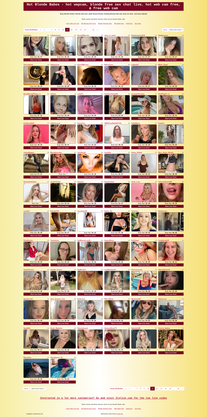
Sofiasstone (54, 64)
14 (80, 30)
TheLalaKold (28, 64)
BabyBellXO (54, 211)
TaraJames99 (82, 211)
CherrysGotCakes (30, 182)
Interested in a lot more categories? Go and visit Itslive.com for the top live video (103, 398)
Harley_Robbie (136, 152)
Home (165, 30)
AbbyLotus (162, 299)
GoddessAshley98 (111, 94)
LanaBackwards (110, 269)
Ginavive (80, 182)
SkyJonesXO (136, 299)
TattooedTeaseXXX (165, 182)
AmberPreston (29, 269)
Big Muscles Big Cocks (88, 23)
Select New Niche (175, 30)
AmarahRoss (109, 240)
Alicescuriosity (136, 269)
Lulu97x (80, 94)
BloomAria (27, 357)
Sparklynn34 (28, 299)
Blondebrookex (56, 152)
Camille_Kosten (56, 269)
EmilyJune (81, 299)
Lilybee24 (134, 64)
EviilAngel (135, 240)
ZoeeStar (107, 152)
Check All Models (31, 30)
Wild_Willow (108, 299)
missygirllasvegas (138, 94)
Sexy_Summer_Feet (57, 299)
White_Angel (163, 64)
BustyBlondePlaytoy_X (32, 94)
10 (63, 30)
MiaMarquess (163, 35)
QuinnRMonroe (83, 64)
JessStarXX (81, 152)
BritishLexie (162, 211)
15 (85, 30)
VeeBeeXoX (81, 269)
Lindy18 (26, 211)
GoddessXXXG (29, 123)
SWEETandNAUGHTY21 (113, 123)
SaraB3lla (27, 328)
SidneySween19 (164, 269)
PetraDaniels (28, 240)
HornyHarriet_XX (56, 357)
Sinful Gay (129, 23)
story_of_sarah (109, 35)
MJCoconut (108, 64)
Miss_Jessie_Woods (165, 152)
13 (76, 30)
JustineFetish (55, 182)
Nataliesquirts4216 (138, 35)
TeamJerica (54, 240)
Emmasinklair (109, 182)
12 (72, 30)
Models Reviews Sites (105, 23)
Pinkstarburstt (82, 328)
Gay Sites (138, 23)
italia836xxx (135, 123)
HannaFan (81, 123)
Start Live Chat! (36, 60)
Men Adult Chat (119, 23)
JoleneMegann (29, 152)
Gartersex (134, 211)
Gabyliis (161, 123)
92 (93, 30)
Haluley (53, 94)
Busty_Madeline (56, 328)
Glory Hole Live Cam (72, 23)
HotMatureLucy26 (83, 240)
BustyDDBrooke (83, 35)
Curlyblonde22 (163, 240)
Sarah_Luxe (135, 182)
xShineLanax (55, 123)
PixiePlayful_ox (164, 94)
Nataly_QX (108, 211)
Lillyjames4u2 (55, 35)
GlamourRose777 (110, 328)
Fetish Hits (120, 414)
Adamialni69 (135, 328)
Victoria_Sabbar (164, 328)
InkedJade (27, 35)
